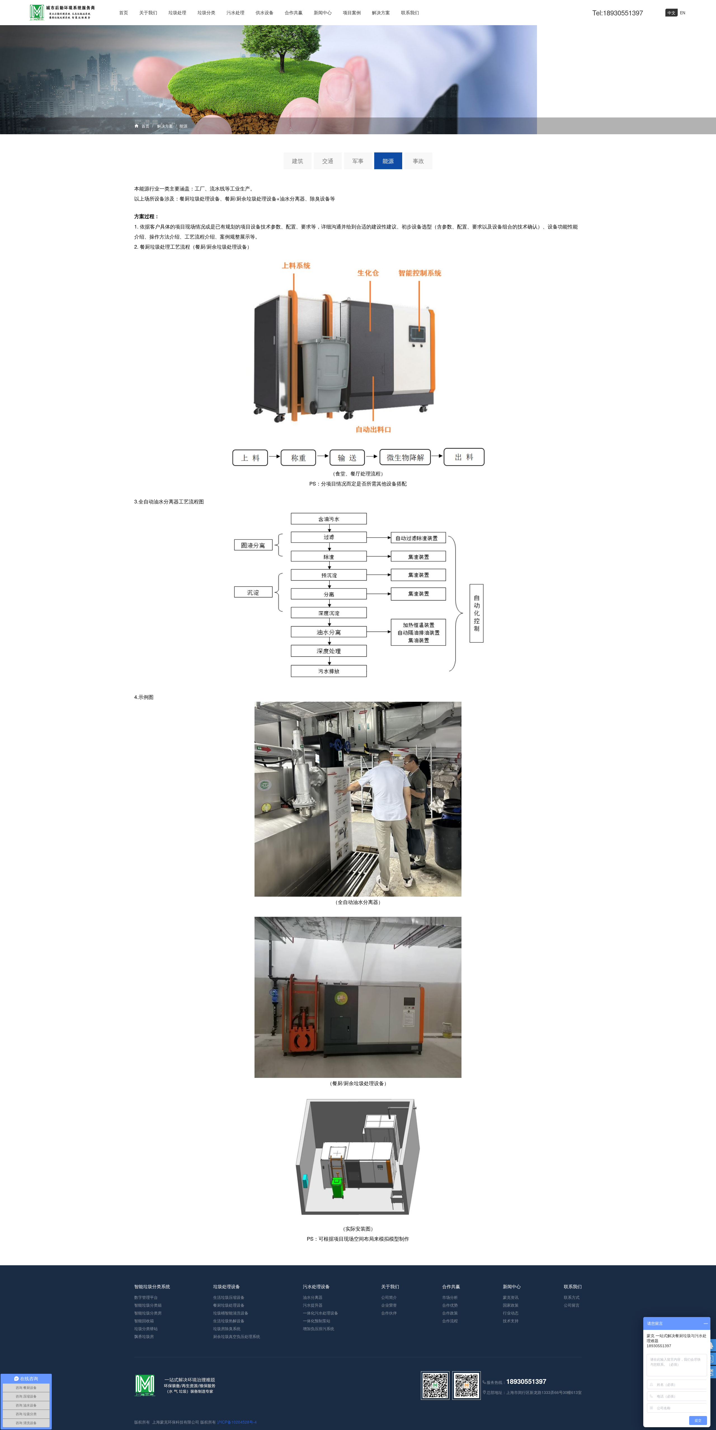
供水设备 (265, 12)
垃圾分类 (206, 12)
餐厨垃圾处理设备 (228, 1305)
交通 (327, 161)
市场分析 (450, 1297)
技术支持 (511, 1320)
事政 (418, 161)
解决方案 (381, 12)
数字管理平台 (146, 1297)
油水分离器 (312, 1297)
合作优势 (450, 1305)
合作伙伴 (389, 1313)
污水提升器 (312, 1305)
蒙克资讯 (511, 1297)
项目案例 (352, 12)
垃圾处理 (177, 12)
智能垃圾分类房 (148, 1313)
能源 (183, 126)
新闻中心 (323, 12)
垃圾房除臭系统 (227, 1328)
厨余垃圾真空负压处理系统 (236, 1336)
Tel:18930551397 (617, 12)
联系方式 (572, 1297)
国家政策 (511, 1305)
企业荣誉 (389, 1305)
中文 (671, 12)
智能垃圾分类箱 (148, 1305)
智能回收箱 (144, 1320)
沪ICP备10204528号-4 (237, 1422)
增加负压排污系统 (318, 1328)
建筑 (297, 161)
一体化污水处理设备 (320, 1313)
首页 (123, 12)
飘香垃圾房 (144, 1336)
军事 (358, 161)
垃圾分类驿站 (146, 1328)
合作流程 (450, 1320)
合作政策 (450, 1313)
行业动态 (511, 1313)
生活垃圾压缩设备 (228, 1297)
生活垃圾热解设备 (228, 1320)
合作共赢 (294, 12)
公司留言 (572, 1305)
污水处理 (235, 12)
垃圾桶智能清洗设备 (230, 1313)
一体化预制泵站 (316, 1320)
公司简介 (389, 1297)
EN (682, 12)
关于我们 (148, 12)
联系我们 (410, 12)
